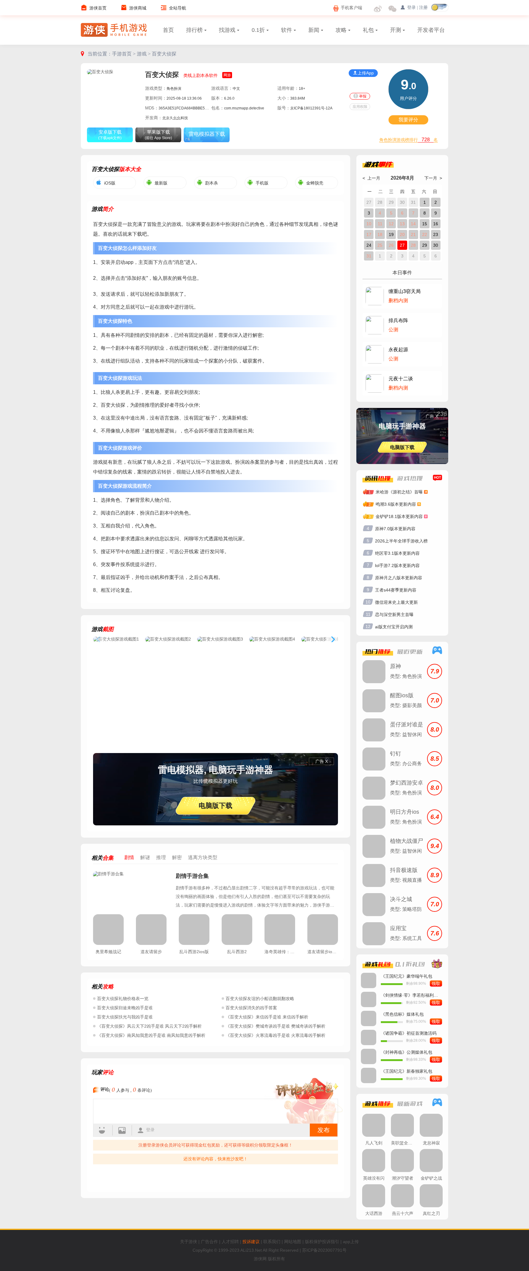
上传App (366, 72)
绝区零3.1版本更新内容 (397, 553)
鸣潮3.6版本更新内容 (396, 504)
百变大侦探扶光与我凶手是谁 (125, 1016)
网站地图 (292, 1241)
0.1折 (258, 30)
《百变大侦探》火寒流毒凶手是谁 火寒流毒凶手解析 (275, 1035)
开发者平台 (431, 30)
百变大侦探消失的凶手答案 (251, 1007)
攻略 (341, 30)
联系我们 (271, 1241)
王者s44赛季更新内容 (395, 590)
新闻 (313, 30)
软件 (286, 30)
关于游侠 (188, 1241)
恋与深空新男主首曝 (394, 614)
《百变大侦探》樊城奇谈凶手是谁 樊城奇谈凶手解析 (275, 1026)
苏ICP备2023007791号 (324, 1250)
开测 (395, 30)
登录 (150, 1130)
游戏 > (144, 53)
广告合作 (209, 1241)
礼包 (368, 30)
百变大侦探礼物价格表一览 (122, 998)
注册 (423, 7)
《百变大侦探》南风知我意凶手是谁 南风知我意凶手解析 (151, 1035)
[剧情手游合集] (131, 889)
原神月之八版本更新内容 (398, 577)
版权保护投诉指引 (322, 1241)
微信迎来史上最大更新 (396, 602)
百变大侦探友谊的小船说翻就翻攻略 (260, 998)
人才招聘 (230, 1241)
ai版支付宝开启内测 (394, 626)
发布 (323, 1130)
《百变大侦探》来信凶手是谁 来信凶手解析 (267, 1016)
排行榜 (194, 30)
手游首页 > (124, 53)
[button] (332, 639)
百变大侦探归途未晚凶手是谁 (125, 1007)
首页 (168, 30)
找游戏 (227, 30)
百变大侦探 (164, 53)
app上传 (351, 1241)
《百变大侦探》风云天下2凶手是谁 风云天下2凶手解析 (149, 1026)
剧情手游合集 (192, 876)
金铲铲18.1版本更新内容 (399, 516)
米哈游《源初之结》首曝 (399, 491)
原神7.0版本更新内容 (395, 528)
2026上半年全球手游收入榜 (401, 540)
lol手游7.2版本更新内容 (397, 565)
